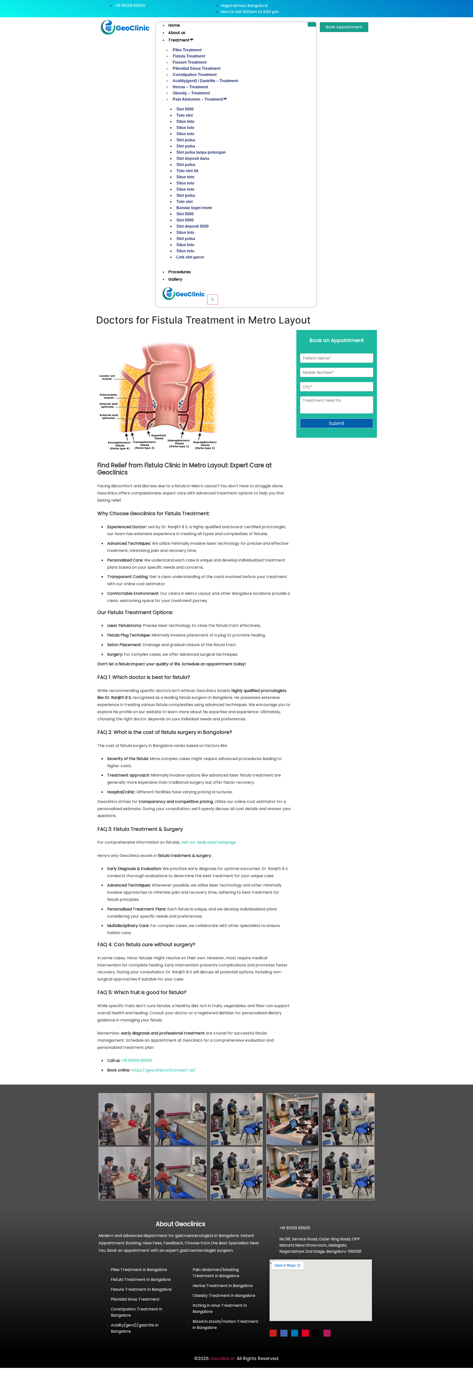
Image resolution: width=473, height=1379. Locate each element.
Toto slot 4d (187, 171)
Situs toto (185, 121)
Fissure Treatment (189, 62)
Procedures (179, 272)
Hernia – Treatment (190, 87)
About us (176, 33)
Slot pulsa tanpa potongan (201, 152)
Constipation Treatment (195, 75)
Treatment (179, 40)
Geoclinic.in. (223, 1358)
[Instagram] (327, 1333)
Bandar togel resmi (194, 208)
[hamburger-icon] (312, 24)
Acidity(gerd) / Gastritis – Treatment (205, 81)
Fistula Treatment (189, 56)
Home (174, 25)
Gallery (175, 279)
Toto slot (184, 115)
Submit (336, 423)
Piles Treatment (187, 50)
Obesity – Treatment (191, 93)
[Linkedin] (294, 1333)
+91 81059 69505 (136, 1060)
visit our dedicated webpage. (209, 842)
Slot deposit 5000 (192, 226)
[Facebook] (283, 1333)
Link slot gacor (190, 257)
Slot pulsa (185, 140)
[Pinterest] (305, 1333)
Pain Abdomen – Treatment (198, 99)
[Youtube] (273, 1333)
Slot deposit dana (192, 158)
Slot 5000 (185, 109)
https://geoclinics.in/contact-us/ (163, 1070)
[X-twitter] (316, 1333)
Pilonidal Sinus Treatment (196, 68)
